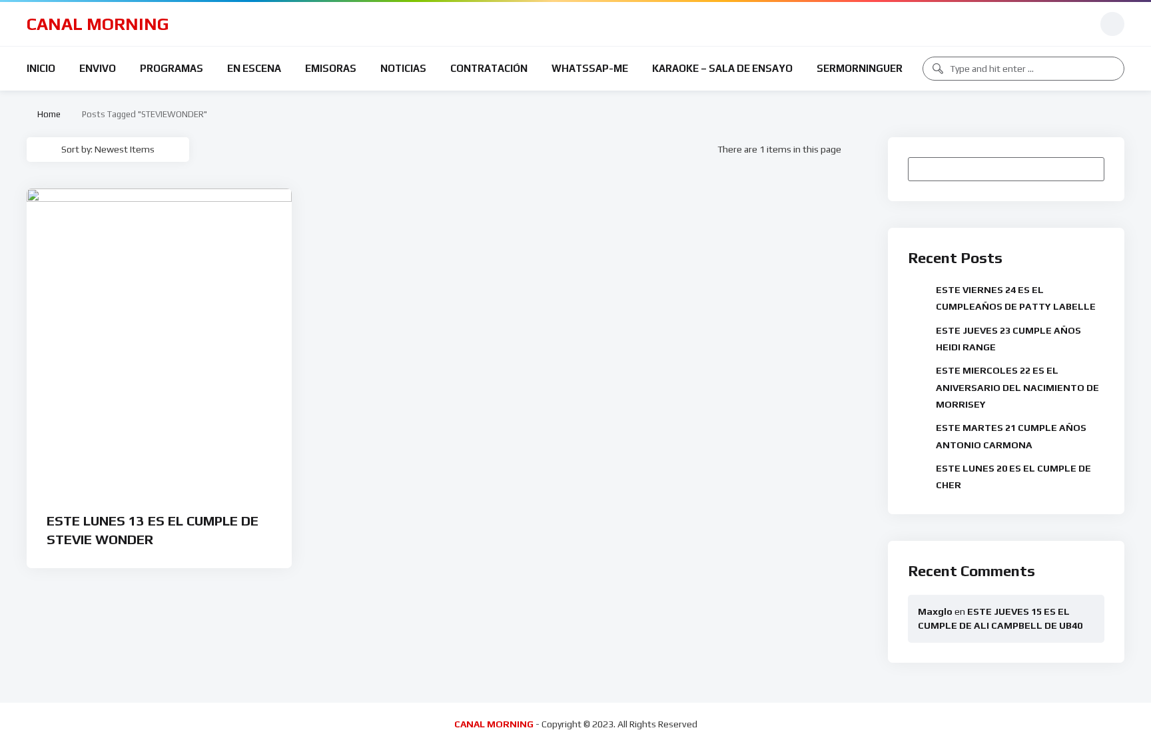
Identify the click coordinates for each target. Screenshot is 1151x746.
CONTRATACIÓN (489, 68)
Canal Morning (98, 24)
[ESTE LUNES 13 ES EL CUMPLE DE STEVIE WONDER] (159, 341)
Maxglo (935, 611)
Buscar (1088, 168)
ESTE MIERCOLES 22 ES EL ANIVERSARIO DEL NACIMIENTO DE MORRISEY (1017, 387)
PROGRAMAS (171, 68)
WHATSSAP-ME (590, 68)
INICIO (41, 68)
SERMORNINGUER (860, 68)
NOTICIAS (403, 68)
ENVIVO (97, 68)
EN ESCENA (254, 68)
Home (47, 114)
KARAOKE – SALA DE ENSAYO (722, 68)
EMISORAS (330, 68)
